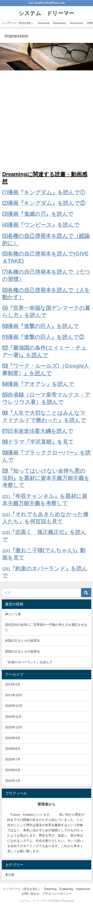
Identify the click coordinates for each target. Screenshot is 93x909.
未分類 (9, 874)
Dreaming (43, 23)
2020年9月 (12, 738)
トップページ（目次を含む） (18, 23)
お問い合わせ (30, 893)
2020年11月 (13, 716)
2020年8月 (12, 748)
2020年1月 (12, 780)
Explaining (59, 23)
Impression (76, 23)
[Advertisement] (46, 122)
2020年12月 (13, 705)
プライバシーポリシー (57, 893)
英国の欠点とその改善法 (22, 651)
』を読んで (34, 355)
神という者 (13, 614)
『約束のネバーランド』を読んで (28, 662)
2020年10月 (13, 727)
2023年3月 (12, 684)
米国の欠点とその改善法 (22, 640)
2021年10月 (13, 695)
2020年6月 (12, 770)
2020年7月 (12, 759)
